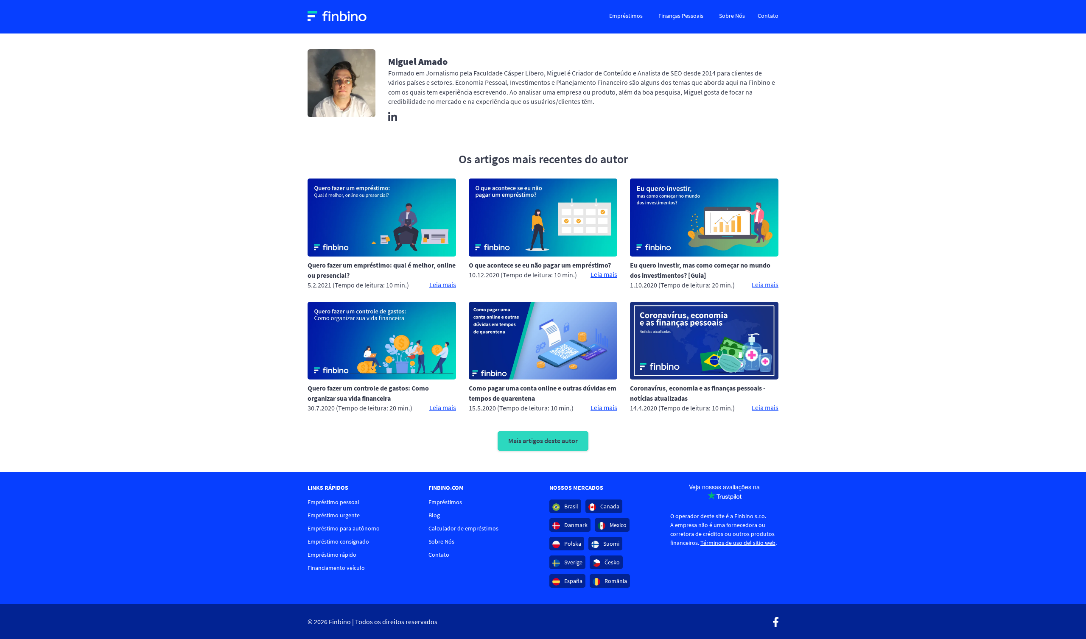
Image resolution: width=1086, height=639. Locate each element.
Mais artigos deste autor (543, 440)
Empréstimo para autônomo (344, 528)
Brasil (570, 506)
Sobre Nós (732, 16)
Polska (572, 543)
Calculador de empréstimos (463, 528)
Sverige (572, 562)
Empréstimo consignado (338, 541)
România (615, 581)
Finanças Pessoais (680, 16)
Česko (611, 562)
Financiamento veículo (336, 568)
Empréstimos (626, 16)
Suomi (610, 543)
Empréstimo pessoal (333, 502)
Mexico (617, 525)
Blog (434, 515)
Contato (768, 16)
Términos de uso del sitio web (737, 543)
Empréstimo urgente (334, 515)
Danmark (575, 525)
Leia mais (442, 284)
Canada (609, 506)
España (572, 581)
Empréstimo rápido (332, 554)
